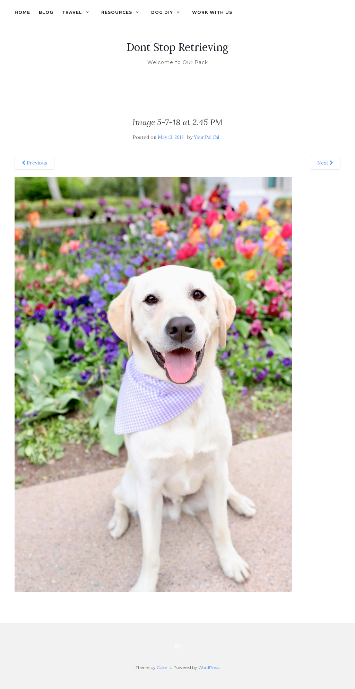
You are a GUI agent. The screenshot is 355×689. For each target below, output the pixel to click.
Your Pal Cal (206, 137)
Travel (72, 12)
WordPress (208, 667)
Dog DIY (162, 12)
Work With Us (212, 12)
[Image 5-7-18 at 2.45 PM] (153, 384)
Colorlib (164, 667)
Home (22, 12)
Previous (36, 163)
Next (323, 163)
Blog (46, 12)
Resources (116, 12)
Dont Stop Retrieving (177, 47)
